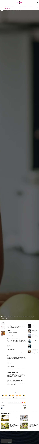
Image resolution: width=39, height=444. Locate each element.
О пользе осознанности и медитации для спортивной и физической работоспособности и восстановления (35, 351)
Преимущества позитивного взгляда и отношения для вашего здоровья (33, 425)
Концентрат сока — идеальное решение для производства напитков (3, 336)
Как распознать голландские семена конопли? (34, 326)
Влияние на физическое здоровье (12, 333)
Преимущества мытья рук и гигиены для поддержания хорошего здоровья (13, 417)
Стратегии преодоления (11, 335)
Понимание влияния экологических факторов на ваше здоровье (13, 425)
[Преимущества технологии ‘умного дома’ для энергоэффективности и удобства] (29, 336)
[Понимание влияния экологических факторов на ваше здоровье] (5, 426)
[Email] (4, 327)
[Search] (37, 7)
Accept (9, 442)
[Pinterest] (2, 327)
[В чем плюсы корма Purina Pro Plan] (29, 331)
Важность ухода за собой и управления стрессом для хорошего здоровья (33, 417)
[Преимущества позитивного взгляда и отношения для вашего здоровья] (24, 426)
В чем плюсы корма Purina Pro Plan (34, 331)
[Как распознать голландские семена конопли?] (29, 326)
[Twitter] (4, 324)
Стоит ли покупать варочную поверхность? (34, 341)
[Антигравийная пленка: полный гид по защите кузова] (29, 346)
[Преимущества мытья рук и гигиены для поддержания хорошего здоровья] (5, 418)
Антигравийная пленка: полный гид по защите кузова (35, 346)
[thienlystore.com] (19, 2)
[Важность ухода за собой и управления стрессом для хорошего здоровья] (24, 418)
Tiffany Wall (3, 318)
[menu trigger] (2, 7)
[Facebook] (2, 324)
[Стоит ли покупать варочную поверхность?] (29, 341)
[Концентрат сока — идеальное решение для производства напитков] (3, 333)
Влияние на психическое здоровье (12, 332)
